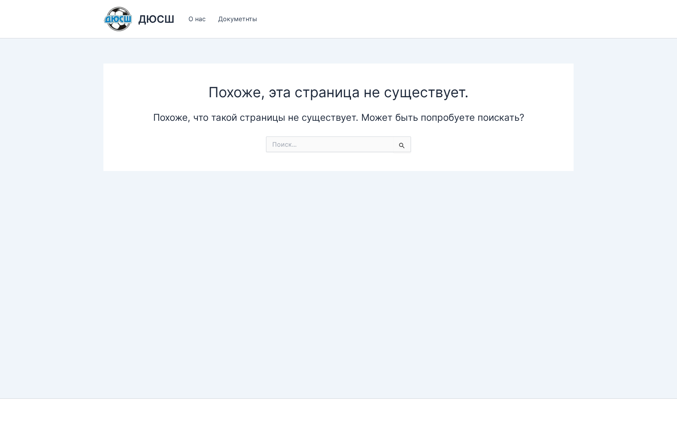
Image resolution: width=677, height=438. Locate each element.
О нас (197, 19)
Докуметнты (237, 19)
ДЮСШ (156, 19)
